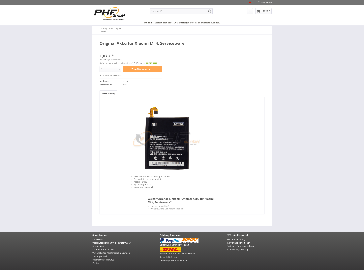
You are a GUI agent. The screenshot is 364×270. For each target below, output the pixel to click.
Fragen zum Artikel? (159, 206)
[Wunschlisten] (250, 11)
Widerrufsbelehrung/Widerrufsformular (111, 242)
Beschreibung (108, 93)
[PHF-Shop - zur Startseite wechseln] (109, 13)
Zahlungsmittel (99, 256)
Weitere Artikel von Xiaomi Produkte (167, 208)
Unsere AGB (98, 246)
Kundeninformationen (103, 249)
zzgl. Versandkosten (114, 59)
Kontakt (96, 263)
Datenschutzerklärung (103, 259)
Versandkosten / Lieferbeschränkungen (111, 253)
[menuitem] (264, 2)
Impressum (97, 239)
